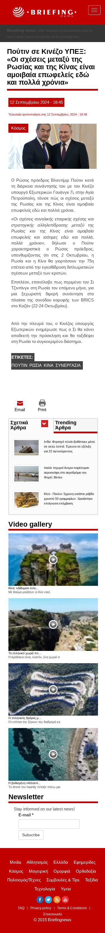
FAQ (21, 908)
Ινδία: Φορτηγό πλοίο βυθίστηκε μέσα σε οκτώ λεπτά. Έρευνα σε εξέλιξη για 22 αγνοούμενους (69, 446)
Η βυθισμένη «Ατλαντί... (24, 783)
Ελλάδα (60, 862)
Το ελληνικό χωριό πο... (24, 653)
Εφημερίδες (84, 862)
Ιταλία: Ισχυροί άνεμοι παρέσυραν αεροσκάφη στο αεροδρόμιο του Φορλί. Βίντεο (66, 472)
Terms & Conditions (72, 908)
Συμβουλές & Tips (63, 879)
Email (20, 409)
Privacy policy (40, 908)
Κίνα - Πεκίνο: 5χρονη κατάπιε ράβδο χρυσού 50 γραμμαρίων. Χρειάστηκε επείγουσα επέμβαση (69, 498)
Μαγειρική (38, 871)
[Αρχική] (43, 12)
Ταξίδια (91, 879)
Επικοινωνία (52, 914)
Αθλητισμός (37, 862)
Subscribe (31, 835)
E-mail (26, 814)
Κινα (48, 365)
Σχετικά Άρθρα (28, 426)
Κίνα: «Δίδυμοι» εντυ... (23, 588)
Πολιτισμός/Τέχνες (24, 879)
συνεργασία (68, 365)
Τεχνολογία (44, 888)
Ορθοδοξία (86, 871)
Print (42, 409)
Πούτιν (19, 365)
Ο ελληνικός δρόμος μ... (24, 718)
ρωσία (35, 365)
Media (15, 862)
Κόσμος (18, 128)
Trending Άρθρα (65, 425)
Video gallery (30, 524)
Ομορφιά (61, 871)
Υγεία (66, 888)
